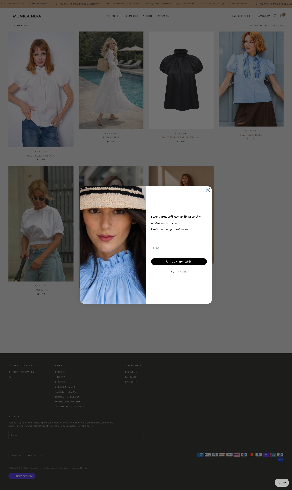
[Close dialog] (208, 190)
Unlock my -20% (179, 261)
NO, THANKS (179, 272)
